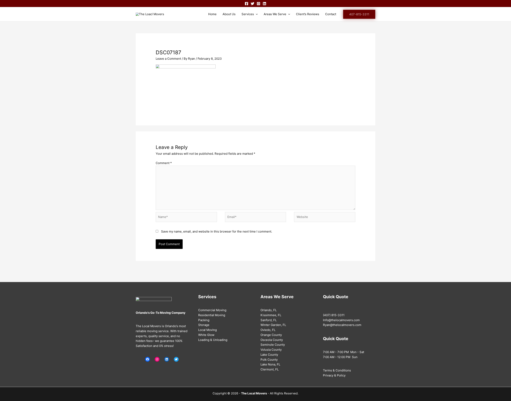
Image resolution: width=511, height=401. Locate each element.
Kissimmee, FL (270, 315)
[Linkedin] (264, 3)
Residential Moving (211, 315)
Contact (330, 14)
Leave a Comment (168, 58)
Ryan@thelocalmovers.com (342, 325)
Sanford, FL (268, 320)
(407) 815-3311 (334, 315)
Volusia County (271, 349)
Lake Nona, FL (270, 364)
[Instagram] (258, 3)
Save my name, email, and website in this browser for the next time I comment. (216, 231)
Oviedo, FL (267, 330)
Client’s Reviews (307, 14)
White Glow (206, 335)
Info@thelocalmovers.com (341, 320)
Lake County (269, 354)
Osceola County (271, 340)
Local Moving (207, 330)
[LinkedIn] (166, 359)
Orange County (271, 335)
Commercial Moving (212, 310)
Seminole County (272, 345)
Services (248, 14)
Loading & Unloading (212, 340)
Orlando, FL (268, 310)
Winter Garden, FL (273, 325)
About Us (229, 14)
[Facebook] (246, 3)
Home (212, 14)
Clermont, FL (269, 369)
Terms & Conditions (337, 370)
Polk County (269, 359)
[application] (256, 14)
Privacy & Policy (334, 375)
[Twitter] (252, 3)
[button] (359, 14)
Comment (164, 163)
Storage (203, 325)
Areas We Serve (275, 14)
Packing (203, 320)
